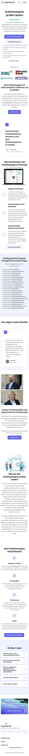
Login (24, 2)
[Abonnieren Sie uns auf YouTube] (25, 731)
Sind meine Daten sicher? (10, 677)
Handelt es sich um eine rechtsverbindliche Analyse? (11, 654)
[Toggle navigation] (19, 2)
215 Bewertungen (14, 61)
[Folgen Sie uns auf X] (18, 731)
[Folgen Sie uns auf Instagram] (11, 731)
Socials (3, 741)
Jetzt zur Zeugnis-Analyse (14, 635)
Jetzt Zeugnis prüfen (14, 247)
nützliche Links (5, 738)
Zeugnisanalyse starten (14, 711)
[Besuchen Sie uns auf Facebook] (4, 731)
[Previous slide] (20, 122)
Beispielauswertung (14, 42)
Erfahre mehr (14, 112)
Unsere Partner (14, 437)
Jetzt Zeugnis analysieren (14, 36)
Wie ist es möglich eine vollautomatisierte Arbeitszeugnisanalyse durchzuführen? (9, 669)
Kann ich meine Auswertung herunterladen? (11, 661)
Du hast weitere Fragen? (10, 684)
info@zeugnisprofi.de (15, 747)
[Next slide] (24, 122)
